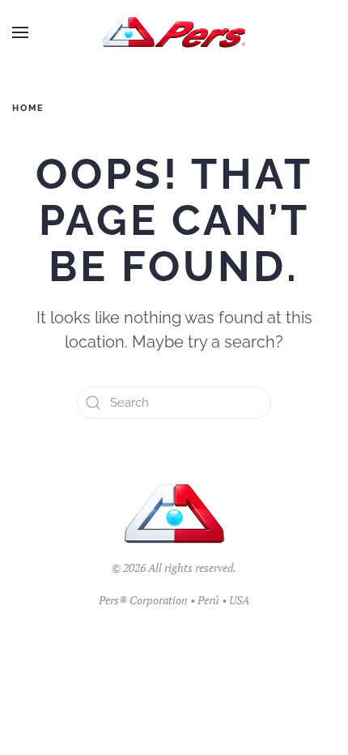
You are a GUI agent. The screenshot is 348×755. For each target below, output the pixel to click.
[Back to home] (174, 32)
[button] (20, 32)
